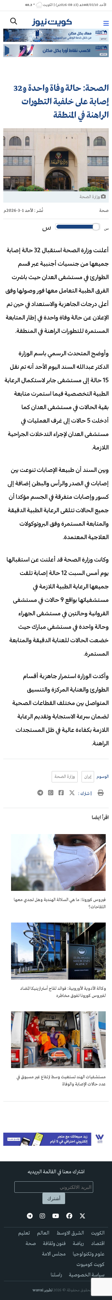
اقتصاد (98, 1244)
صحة (104, 211)
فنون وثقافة (54, 1244)
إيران (87, 777)
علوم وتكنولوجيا (89, 1254)
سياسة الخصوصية (87, 1275)
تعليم (24, 1233)
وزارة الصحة (64, 777)
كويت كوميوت (90, 1264)
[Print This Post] (101, 794)
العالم (43, 1233)
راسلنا (56, 1275)
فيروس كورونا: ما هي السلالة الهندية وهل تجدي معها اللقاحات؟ (60, 903)
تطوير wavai (43, 1290)
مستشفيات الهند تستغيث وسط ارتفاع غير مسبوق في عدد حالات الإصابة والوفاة (61, 1080)
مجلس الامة (54, 1254)
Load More (56, 1111)
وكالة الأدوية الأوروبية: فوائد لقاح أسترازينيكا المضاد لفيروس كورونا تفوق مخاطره (63, 992)
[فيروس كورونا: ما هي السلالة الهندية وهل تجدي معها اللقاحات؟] (58, 890)
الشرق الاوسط (70, 1233)
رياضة (78, 1244)
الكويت (98, 1233)
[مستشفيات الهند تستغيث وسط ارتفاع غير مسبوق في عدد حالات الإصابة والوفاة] (58, 1067)
